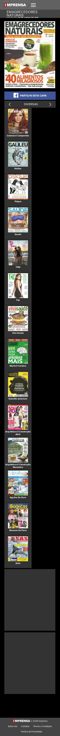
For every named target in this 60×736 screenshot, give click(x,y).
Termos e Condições (42, 726)
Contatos (25, 726)
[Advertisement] (30, 599)
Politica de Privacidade (31, 731)
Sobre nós (12, 726)
